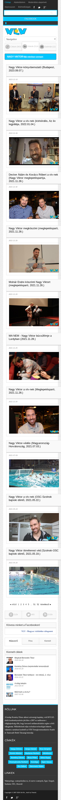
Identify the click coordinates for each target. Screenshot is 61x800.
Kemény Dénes (17, 758)
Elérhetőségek (24, 7)
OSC (13, 784)
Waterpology (9, 781)
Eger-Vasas (47, 762)
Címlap (8, 2)
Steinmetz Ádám (36, 766)
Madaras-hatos (11, 23)
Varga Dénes (16, 749)
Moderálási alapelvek (37, 2)
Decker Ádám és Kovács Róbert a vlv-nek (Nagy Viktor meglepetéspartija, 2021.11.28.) (33, 178)
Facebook (34, 7)
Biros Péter (32, 758)
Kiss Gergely (45, 749)
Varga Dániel (30, 749)
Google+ (45, 7)
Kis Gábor (22, 766)
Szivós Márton (16, 753)
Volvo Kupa (45, 758)
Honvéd (19, 784)
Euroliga (34, 762)
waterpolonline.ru (21, 781)
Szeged (51, 781)
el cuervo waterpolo (36, 781)
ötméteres (47, 753)
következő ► (46, 604)
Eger (46, 781)
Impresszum (10, 7)
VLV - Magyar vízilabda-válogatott (37, 631)
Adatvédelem (19, 2)
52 (38, 604)
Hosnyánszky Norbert (18, 762)
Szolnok (8, 784)
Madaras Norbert (32, 753)
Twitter (39, 7)
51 (34, 604)
